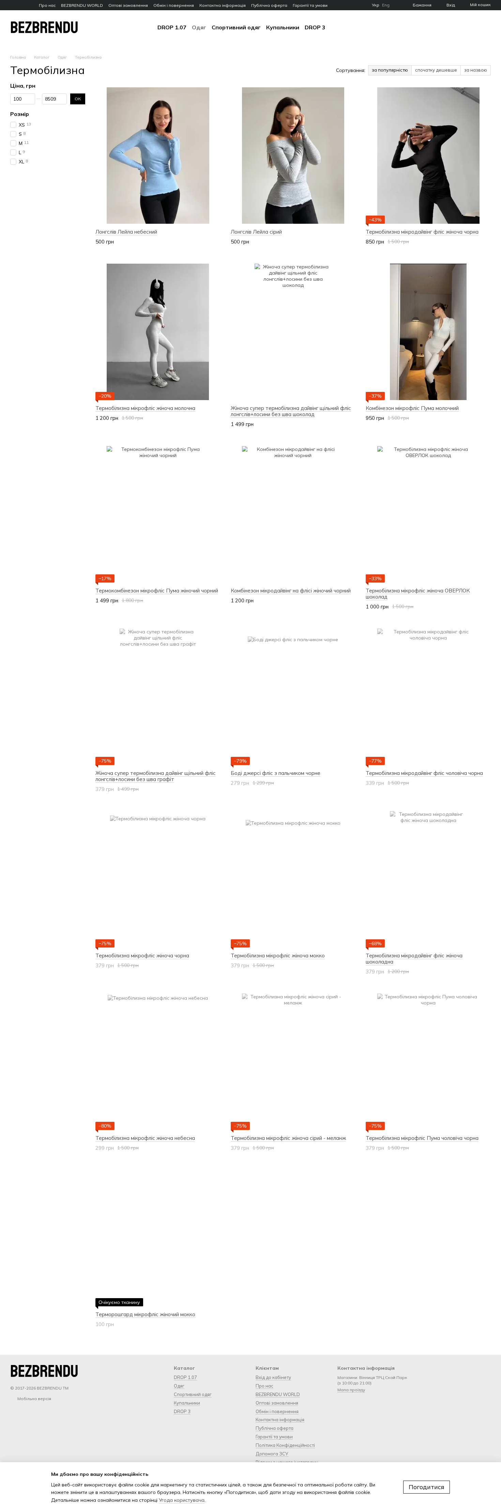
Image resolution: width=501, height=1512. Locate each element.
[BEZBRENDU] (44, 1370)
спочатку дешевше (436, 70)
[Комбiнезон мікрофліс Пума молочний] (428, 332)
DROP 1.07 (171, 27)
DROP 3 (315, 27)
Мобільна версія (33, 1398)
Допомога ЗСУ (272, 1453)
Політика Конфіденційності (285, 1445)
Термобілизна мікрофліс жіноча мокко (278, 955)
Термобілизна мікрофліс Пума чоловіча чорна (422, 1138)
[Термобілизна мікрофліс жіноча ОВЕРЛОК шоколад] (428, 514)
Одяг (199, 27)
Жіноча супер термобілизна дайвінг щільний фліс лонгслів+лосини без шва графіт (155, 776)
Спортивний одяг (236, 27)
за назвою (475, 70)
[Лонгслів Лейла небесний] (158, 155)
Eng (386, 5)
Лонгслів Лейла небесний (126, 232)
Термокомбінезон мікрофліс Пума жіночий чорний (156, 590)
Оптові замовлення (128, 5)
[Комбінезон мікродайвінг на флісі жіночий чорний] (293, 514)
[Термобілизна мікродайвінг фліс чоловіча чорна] (428, 697)
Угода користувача (181, 1500)
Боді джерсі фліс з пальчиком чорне (275, 773)
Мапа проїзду (351, 1389)
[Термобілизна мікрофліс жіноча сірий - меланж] (293, 1062)
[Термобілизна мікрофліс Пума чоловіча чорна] (428, 1062)
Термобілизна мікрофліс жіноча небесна (145, 1138)
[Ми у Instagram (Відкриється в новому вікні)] (21, 5)
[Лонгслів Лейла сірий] (293, 155)
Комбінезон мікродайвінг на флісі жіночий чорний (291, 590)
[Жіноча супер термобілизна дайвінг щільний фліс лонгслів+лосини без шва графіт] (158, 697)
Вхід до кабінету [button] (273, 1377)
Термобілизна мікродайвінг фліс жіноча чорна (422, 232)
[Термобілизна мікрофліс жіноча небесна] (158, 1062)
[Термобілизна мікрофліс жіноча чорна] (158, 879)
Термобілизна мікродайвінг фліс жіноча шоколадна (414, 958)
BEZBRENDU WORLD (82, 5)
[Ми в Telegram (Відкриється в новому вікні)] (29, 5)
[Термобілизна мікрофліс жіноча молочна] (158, 332)
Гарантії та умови (310, 5)
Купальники (282, 27)
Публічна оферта (269, 5)
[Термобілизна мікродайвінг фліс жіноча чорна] (428, 155)
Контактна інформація (222, 5)
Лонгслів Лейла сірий (256, 232)
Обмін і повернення (173, 5)
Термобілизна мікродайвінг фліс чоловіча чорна (424, 773)
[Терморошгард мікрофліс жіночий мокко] (158, 1238)
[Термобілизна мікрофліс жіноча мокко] (293, 879)
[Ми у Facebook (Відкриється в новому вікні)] (13, 5)
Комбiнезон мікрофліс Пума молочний (412, 408)
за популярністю (390, 70)
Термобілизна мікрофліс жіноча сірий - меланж (288, 1138)
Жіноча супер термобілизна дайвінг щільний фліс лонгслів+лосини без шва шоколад (291, 411)
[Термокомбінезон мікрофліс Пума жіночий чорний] (158, 514)
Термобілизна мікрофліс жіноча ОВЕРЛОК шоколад (418, 593)
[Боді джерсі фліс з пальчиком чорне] (293, 697)
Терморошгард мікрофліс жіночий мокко (145, 1314)
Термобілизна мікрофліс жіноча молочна (145, 408)
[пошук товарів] (337, 27)
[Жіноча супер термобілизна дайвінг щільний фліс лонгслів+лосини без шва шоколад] (293, 332)
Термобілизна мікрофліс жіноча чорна (142, 955)
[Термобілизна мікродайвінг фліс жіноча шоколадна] (428, 879)
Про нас (47, 5)
